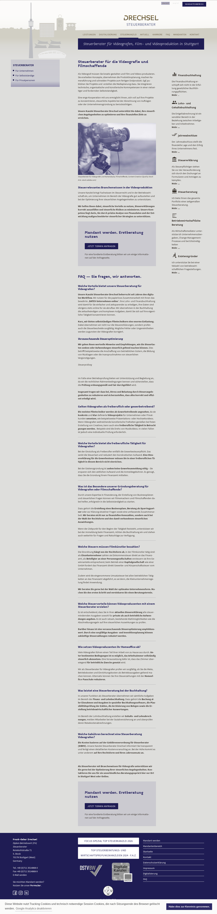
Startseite (148, 851)
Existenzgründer (185, 256)
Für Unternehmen (24, 70)
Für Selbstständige (24, 75)
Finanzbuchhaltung (186, 75)
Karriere (157, 34)
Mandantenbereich (194, 4)
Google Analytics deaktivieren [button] (34, 908)
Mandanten (179, 34)
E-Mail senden (20, 874)
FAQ (168, 34)
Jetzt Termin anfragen (101, 246)
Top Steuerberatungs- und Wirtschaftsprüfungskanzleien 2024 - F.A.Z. (108, 853)
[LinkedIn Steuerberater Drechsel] (26, 893)
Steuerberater (23, 65)
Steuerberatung (184, 192)
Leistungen (89, 34)
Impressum (149, 868)
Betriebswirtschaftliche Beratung (186, 221)
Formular (35, 885)
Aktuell (144, 34)
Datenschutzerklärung (154, 862)
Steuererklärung (185, 160)
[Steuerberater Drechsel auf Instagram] (21, 893)
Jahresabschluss (184, 135)
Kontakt (194, 34)
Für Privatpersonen (25, 80)
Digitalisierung (108, 34)
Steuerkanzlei (128, 34)
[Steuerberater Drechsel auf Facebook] (15, 893)
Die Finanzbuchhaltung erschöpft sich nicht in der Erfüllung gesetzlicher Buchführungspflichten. (186, 88)
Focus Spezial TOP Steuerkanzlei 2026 (108, 841)
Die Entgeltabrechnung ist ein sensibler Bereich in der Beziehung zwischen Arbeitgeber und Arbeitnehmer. (187, 120)
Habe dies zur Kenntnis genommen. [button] (189, 906)
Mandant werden (151, 840)
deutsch (165, 3)
